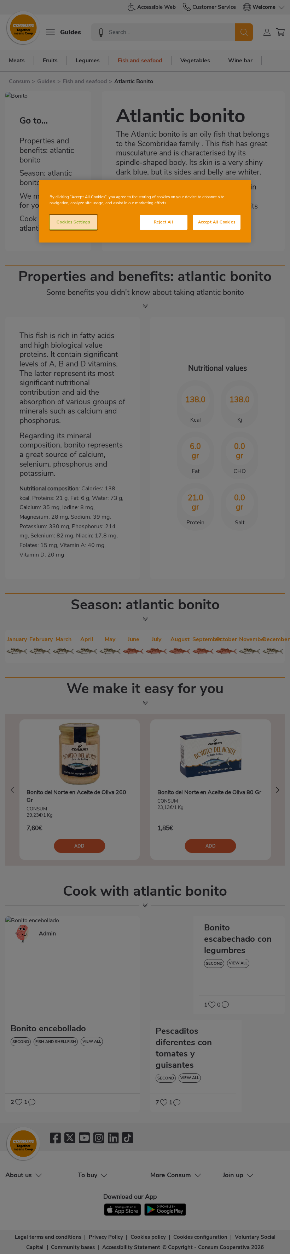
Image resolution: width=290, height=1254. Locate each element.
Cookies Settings (73, 222)
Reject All (163, 222)
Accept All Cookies (216, 222)
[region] (145, 211)
